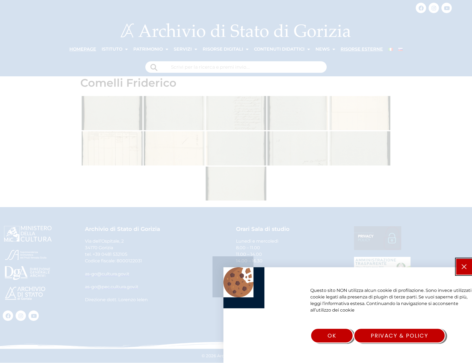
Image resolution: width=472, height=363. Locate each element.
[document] (236, 181)
